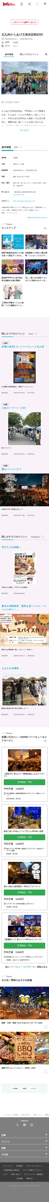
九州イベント (37, 1114)
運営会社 (29, 1178)
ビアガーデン (30, 966)
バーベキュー (16, 966)
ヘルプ (5, 1174)
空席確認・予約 (24, 782)
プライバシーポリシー (34, 1166)
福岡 (25, 1088)
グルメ (34, 1088)
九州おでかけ (25, 1114)
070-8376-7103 (18, 194)
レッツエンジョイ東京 (10, 1114)
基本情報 (6, 147)
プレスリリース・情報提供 (33, 1174)
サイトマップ (8, 1166)
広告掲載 (19, 1178)
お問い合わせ (15, 1174)
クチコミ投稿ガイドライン (32, 1170)
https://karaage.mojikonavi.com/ (24, 201)
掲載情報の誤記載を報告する (37, 217)
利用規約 (19, 1166)
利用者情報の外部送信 (11, 1170)
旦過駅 (15, 1088)
